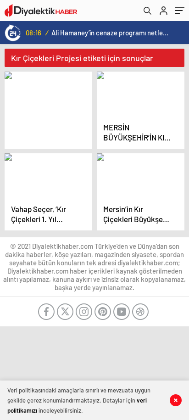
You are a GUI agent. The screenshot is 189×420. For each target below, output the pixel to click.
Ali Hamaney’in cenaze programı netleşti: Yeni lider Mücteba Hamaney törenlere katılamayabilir (109, 32)
